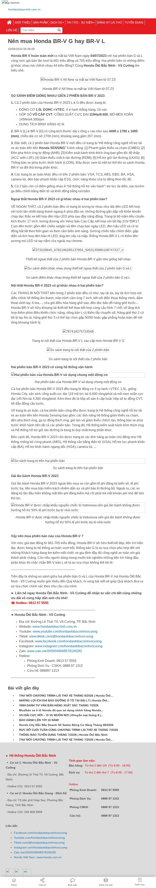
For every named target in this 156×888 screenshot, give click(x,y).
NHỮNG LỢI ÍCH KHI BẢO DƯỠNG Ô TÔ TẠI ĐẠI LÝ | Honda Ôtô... (64, 700)
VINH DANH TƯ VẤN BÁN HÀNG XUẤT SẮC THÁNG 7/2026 (59, 705)
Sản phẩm (40, 22)
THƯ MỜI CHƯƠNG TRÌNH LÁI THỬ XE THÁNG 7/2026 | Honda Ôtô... (66, 739)
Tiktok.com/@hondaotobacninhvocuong (39, 842)
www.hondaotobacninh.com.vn (54, 626)
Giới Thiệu (22, 22)
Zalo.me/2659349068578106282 (35, 852)
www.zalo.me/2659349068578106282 (54, 651)
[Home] (9, 22)
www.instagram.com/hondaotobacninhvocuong (68, 646)
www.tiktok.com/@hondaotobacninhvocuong (60, 636)
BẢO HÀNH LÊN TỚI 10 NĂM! (39, 720)
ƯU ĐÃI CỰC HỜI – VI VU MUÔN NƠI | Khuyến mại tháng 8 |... (61, 715)
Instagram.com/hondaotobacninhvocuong (40, 847)
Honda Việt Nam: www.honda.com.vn (38, 857)
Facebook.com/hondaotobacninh (35, 832)
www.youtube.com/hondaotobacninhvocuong (65, 631)
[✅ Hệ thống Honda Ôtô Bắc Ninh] (23, 9)
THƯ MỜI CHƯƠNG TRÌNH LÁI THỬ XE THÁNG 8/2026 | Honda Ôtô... (66, 695)
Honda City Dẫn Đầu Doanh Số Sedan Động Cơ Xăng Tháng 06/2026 (66, 725)
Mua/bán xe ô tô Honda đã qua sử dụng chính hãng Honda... (61, 710)
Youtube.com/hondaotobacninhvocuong (39, 837)
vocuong (61, 832)
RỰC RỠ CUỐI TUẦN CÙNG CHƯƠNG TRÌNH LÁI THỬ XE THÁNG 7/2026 (68, 729)
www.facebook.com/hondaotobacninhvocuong (68, 641)
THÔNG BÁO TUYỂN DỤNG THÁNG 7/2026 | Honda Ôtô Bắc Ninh (63, 734)
